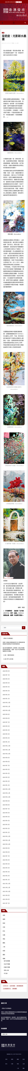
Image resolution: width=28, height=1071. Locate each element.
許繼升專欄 (7, 967)
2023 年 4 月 (6, 820)
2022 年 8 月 (6, 852)
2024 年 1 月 (6, 785)
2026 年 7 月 (6, 675)
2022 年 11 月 (6, 840)
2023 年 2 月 (6, 828)
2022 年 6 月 (6, 860)
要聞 (4, 919)
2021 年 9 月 (6, 895)
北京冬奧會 (12, 985)
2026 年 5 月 (6, 683)
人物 (4, 946)
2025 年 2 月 (6, 738)
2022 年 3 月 (6, 871)
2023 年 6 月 (6, 812)
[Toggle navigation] (14, 22)
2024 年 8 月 (6, 761)
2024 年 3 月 (6, 777)
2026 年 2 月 (6, 694)
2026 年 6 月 (6, 679)
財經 (4, 923)
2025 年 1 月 (6, 742)
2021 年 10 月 (6, 891)
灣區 (4, 939)
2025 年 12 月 (6, 702)
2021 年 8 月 (6, 899)
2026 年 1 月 (6, 698)
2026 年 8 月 (6, 671)
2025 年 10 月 (6, 710)
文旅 (3, 32)
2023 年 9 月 (6, 801)
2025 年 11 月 (6, 706)
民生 (4, 931)
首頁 (4, 915)
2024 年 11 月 (6, 749)
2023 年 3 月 (6, 824)
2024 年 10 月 (6, 753)
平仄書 (5, 973)
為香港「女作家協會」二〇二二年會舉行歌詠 (19, 613)
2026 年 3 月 (6, 690)
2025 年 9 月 (6, 714)
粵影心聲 (6, 970)
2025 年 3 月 (6, 734)
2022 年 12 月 (6, 836)
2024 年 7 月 (6, 765)
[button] (25, 23)
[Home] (2, 22)
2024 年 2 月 (6, 781)
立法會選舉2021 (7, 988)
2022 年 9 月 (6, 848)
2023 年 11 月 (6, 793)
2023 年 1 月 (6, 832)
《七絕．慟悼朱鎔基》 (9, 655)
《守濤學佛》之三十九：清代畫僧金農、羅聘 (8, 613)
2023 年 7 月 (6, 808)
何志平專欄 (7, 964)
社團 (4, 935)
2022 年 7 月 (6, 856)
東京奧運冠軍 (20, 985)
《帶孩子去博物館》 (8, 638)
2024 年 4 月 (6, 773)
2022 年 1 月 (6, 879)
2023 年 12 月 (6, 789)
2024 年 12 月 (6, 745)
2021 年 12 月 (6, 883)
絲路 (4, 950)
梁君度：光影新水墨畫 (14, 37)
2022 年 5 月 (6, 864)
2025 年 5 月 (6, 726)
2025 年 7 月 (6, 722)
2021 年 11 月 (6, 887)
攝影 (4, 954)
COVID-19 (5, 985)
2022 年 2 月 (6, 875)
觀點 (4, 943)
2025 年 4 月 (6, 730)
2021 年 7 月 (6, 903)
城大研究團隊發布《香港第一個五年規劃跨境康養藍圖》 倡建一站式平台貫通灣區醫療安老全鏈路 (14, 649)
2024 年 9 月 (6, 757)
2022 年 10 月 (6, 844)
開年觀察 (15, 988)
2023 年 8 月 (6, 805)
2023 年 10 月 (6, 797)
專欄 (4, 958)
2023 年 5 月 (6, 816)
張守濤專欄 (7, 961)
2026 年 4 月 (6, 686)
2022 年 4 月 (6, 868)
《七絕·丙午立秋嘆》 (8, 659)
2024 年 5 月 (6, 769)
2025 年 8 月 (6, 718)
